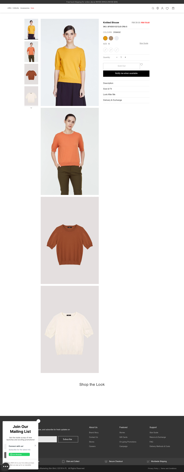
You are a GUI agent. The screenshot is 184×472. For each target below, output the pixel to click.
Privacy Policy (153, 468)
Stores (91, 442)
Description (108, 83)
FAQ (151, 442)
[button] (10, 8)
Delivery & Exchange (112, 100)
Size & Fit (107, 89)
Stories (122, 433)
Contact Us (93, 437)
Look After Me (109, 95)
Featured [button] (123, 428)
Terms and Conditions (168, 468)
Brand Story (94, 433)
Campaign (123, 446)
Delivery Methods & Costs (160, 446)
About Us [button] (93, 428)
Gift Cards (123, 437)
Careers (92, 446)
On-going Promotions (127, 442)
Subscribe (67, 439)
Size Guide (144, 43)
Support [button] (153, 428)
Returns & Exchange (158, 437)
